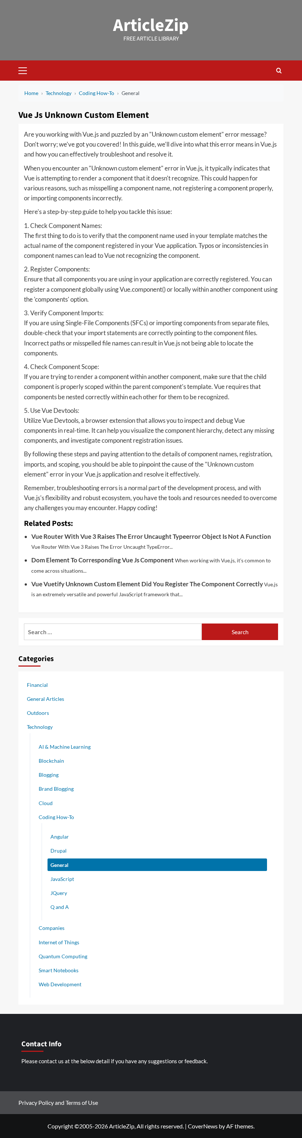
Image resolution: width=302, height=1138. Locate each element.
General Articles (45, 699)
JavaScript (62, 879)
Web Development (60, 984)
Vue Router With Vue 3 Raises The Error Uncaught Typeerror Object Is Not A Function (151, 536)
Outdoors (38, 713)
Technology (40, 727)
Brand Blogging (56, 789)
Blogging (49, 775)
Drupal (58, 850)
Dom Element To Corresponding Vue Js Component (102, 560)
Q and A (59, 907)
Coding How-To (56, 817)
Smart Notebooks (58, 970)
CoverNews (203, 1126)
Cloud (46, 803)
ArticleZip (151, 25)
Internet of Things (59, 942)
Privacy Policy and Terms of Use (58, 1102)
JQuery (58, 893)
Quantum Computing (63, 956)
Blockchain (51, 761)
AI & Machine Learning (65, 747)
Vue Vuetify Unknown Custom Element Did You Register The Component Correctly (147, 584)
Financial (37, 685)
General (59, 865)
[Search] (279, 70)
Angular (59, 836)
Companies (51, 928)
